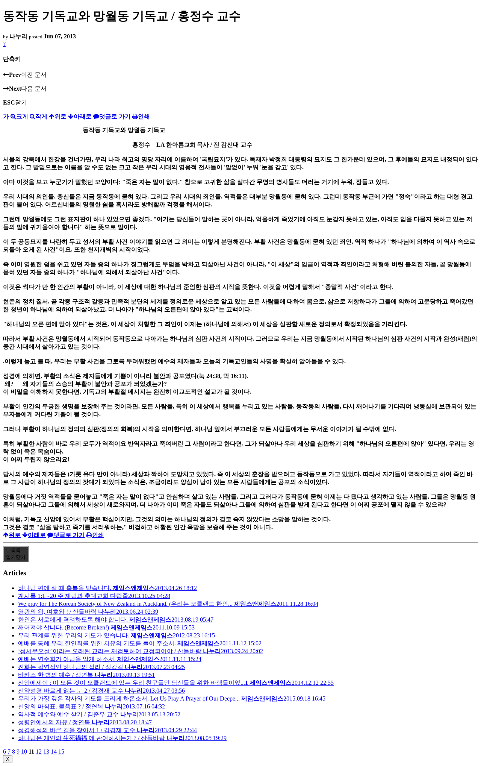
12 (39, 751)
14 (54, 751)
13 (46, 751)
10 (24, 751)
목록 (16, 554)
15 (61, 751)
